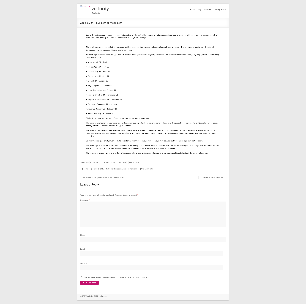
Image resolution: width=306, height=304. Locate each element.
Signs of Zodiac (108, 162)
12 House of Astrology (212, 177)
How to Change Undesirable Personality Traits (103, 177)
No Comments (147, 169)
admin (86, 169)
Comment (85, 200)
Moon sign (94, 162)
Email (83, 249)
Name (83, 235)
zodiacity (100, 9)
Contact (207, 10)
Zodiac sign (134, 162)
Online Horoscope (115, 169)
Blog (199, 10)
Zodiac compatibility (129, 169)
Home (191, 10)
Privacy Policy (220, 10)
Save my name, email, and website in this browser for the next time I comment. (116, 277)
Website (83, 263)
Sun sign (122, 162)
